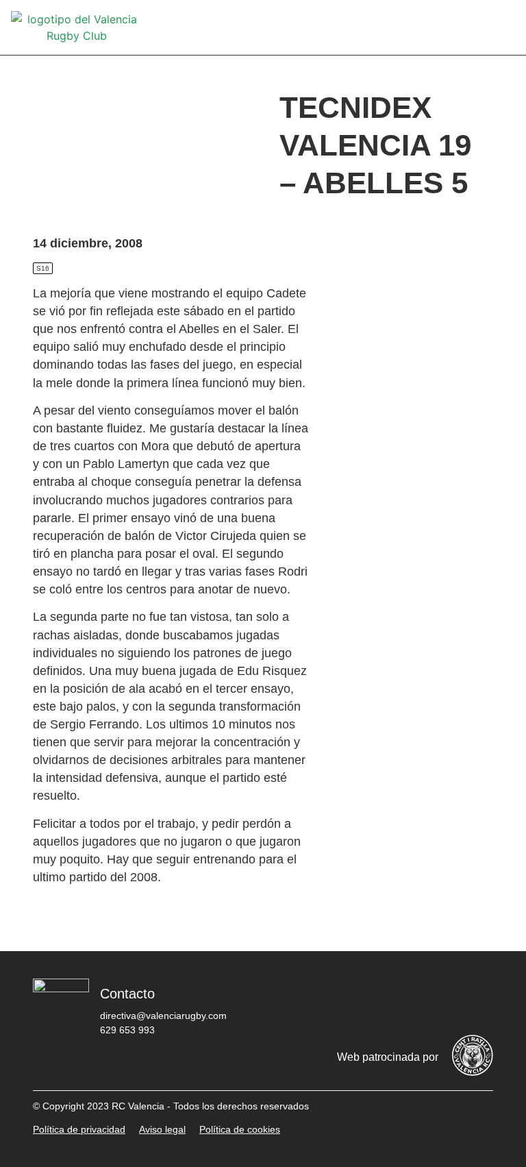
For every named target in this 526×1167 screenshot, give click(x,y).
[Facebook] (312, 1001)
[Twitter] (353, 1001)
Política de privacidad (79, 1129)
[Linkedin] (476, 1001)
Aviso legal (162, 1129)
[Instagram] (394, 1001)
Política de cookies (239, 1129)
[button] (505, 27)
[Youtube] (435, 1001)
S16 (42, 268)
